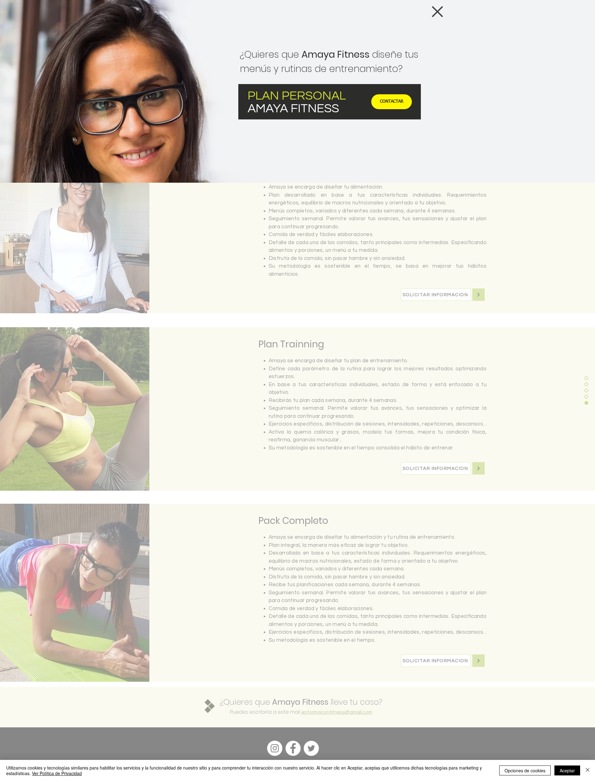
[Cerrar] (587, 770)
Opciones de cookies (525, 770)
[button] (437, 11)
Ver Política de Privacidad (57, 773)
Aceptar (567, 770)
